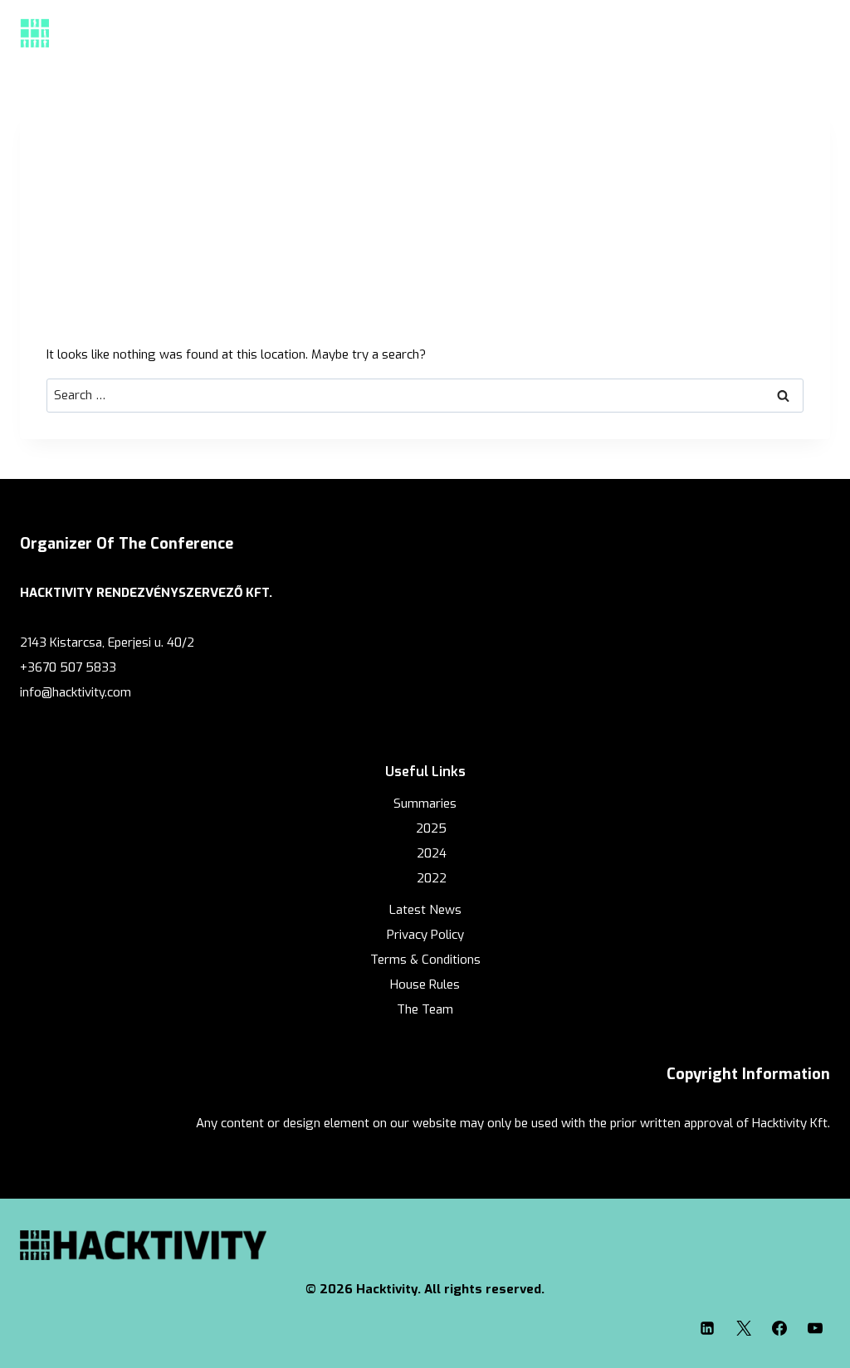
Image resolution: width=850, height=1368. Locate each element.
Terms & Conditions (425, 959)
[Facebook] (779, 1328)
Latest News (425, 909)
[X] (744, 1328)
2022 (432, 878)
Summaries (425, 803)
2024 (432, 853)
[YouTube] (815, 1328)
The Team (425, 1009)
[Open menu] (812, 32)
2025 (431, 828)
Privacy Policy (425, 934)
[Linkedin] (707, 1328)
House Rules (425, 984)
